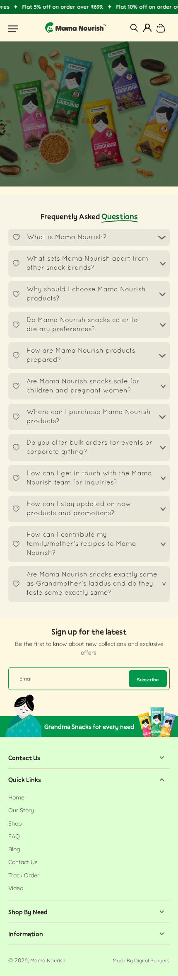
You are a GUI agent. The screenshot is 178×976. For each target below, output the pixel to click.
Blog (14, 849)
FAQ (14, 836)
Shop (15, 823)
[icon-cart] (161, 27)
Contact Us (23, 862)
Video (15, 888)
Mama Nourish (47, 960)
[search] (134, 27)
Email (26, 678)
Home (16, 797)
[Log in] (147, 27)
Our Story (21, 810)
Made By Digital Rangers (141, 960)
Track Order (23, 875)
